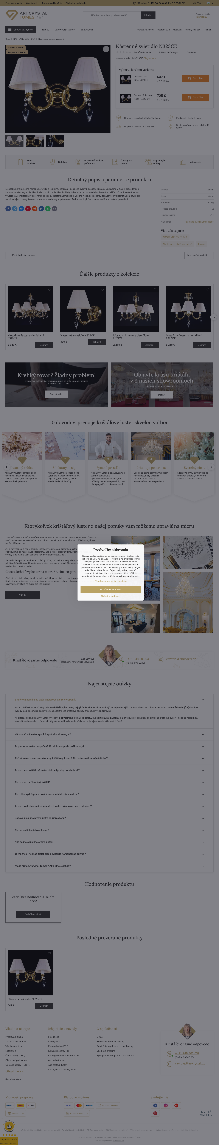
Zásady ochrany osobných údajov (111, 581)
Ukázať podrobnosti (110, 596)
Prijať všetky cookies (110, 589)
